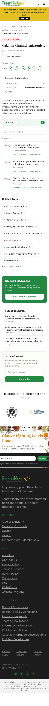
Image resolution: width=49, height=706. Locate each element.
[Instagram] (16, 674)
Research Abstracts (14, 526)
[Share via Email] (40, 68)
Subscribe (24, 379)
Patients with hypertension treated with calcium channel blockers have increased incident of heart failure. (28, 162)
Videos (6, 535)
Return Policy (10, 573)
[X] (33, 674)
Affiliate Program (13, 592)
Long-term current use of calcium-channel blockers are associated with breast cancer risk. (28, 146)
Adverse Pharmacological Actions (24, 635)
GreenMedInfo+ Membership (20, 540)
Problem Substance (20, 27)
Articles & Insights (13, 522)
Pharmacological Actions (18, 625)
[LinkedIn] (27, 674)
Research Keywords (14, 616)
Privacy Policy (10, 564)
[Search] (37, 3)
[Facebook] (22, 674)
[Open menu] (44, 3)
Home (5, 27)
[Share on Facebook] (11, 68)
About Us (8, 555)
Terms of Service (21, 653)
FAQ (4, 583)
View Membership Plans (24, 296)
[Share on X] (17, 68)
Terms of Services (13, 569)
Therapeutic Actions (15, 621)
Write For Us (9, 587)
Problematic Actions (15, 630)
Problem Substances (15, 639)
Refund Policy (38, 653)
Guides (6, 531)
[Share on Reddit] (29, 68)
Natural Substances (15, 607)
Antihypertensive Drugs (12, 30)
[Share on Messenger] (23, 68)
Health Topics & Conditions (19, 612)
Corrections (9, 578)
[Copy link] (34, 68)
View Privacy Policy (31, 464)
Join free (24, 19)
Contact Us (9, 560)
